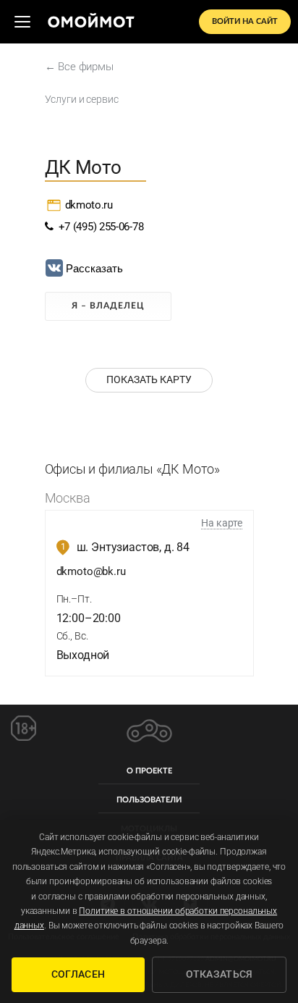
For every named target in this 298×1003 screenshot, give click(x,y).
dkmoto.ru (89, 204)
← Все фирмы (79, 66)
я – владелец (108, 305)
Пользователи (149, 800)
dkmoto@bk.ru (91, 571)
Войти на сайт (245, 21)
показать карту (149, 379)
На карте (221, 523)
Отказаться (219, 974)
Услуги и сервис (82, 99)
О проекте (149, 771)
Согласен (78, 974)
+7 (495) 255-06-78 (98, 226)
